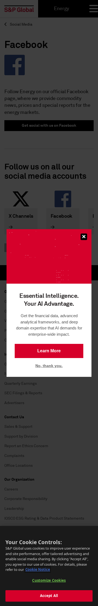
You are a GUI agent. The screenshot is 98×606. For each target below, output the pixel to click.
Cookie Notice (37, 569)
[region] (49, 566)
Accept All (49, 595)
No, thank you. (49, 365)
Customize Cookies (49, 580)
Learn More (49, 351)
